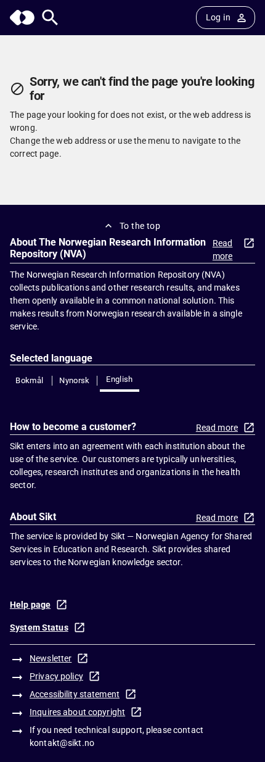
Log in (218, 17)
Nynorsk (74, 380)
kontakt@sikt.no (62, 743)
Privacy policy (56, 676)
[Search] (50, 17)
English (119, 379)
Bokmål (29, 380)
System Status (39, 627)
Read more (223, 249)
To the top (140, 226)
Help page (30, 605)
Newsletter (50, 658)
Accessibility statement (75, 694)
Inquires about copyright (77, 712)
